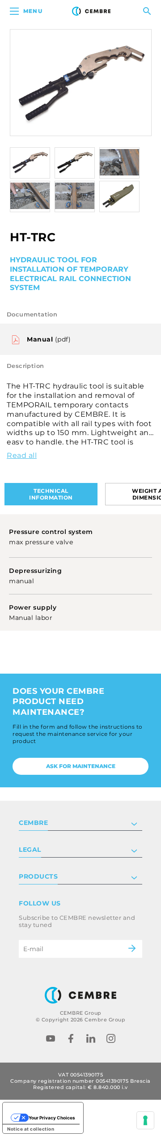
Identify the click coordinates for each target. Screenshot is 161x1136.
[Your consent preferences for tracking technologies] (145, 1120)
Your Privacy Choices (52, 1117)
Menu (32, 11)
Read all (22, 455)
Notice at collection (30, 1129)
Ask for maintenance (80, 766)
